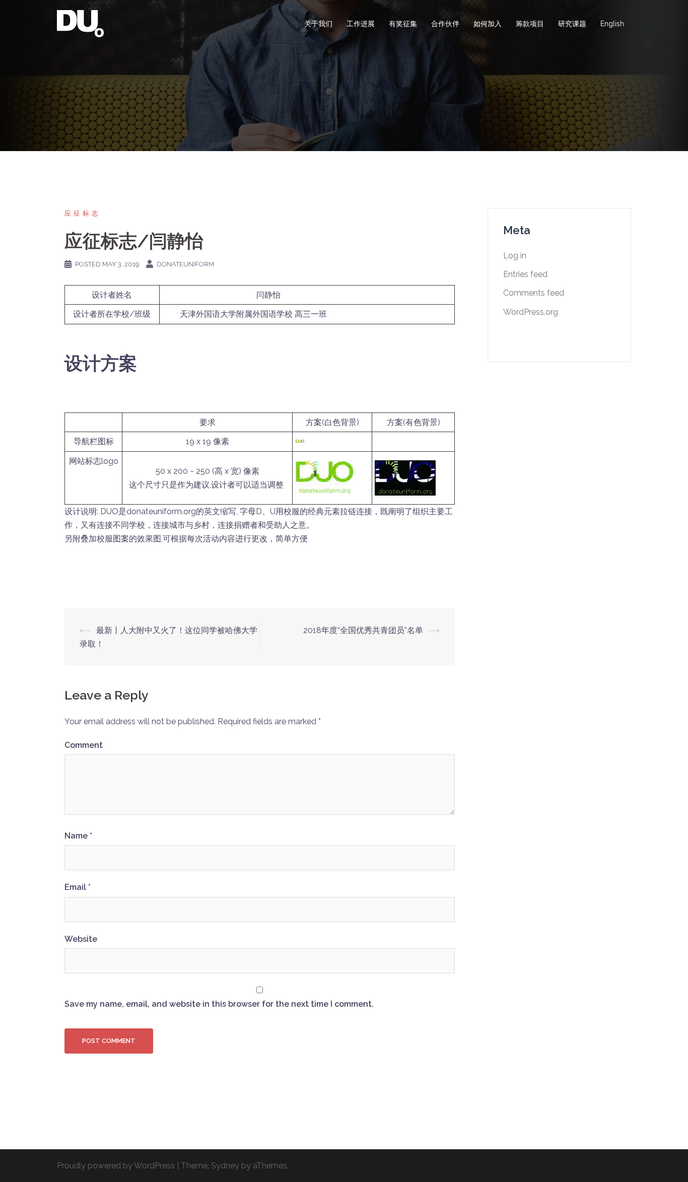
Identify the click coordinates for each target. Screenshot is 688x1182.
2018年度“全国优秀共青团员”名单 (363, 630)
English (612, 24)
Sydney (225, 1165)
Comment (83, 745)
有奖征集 (403, 24)
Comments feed (533, 293)
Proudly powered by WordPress (116, 1165)
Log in (514, 255)
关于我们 (318, 24)
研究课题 (572, 24)
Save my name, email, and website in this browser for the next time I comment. (219, 1004)
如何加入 (487, 24)
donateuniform (185, 264)
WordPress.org (530, 312)
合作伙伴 (445, 24)
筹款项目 (530, 24)
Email (77, 887)
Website (80, 939)
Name (78, 836)
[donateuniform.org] (80, 23)
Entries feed (525, 274)
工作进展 (361, 24)
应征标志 (82, 213)
